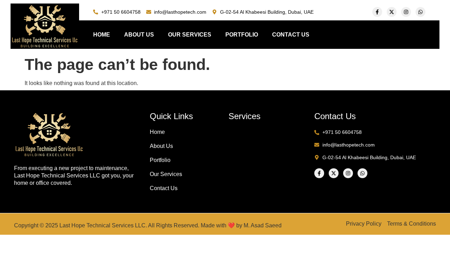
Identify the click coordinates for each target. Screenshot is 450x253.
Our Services (189, 35)
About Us (139, 35)
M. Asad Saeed (263, 225)
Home (101, 35)
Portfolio (241, 35)
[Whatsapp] (420, 12)
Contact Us (290, 35)
